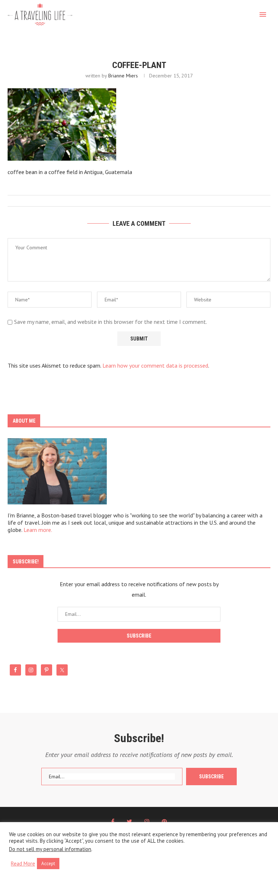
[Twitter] (129, 821)
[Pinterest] (164, 821)
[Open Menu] (263, 14)
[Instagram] (146, 821)
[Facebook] (112, 821)
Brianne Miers (123, 75)
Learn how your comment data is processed (155, 365)
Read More (23, 863)
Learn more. (38, 529)
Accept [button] (48, 863)
